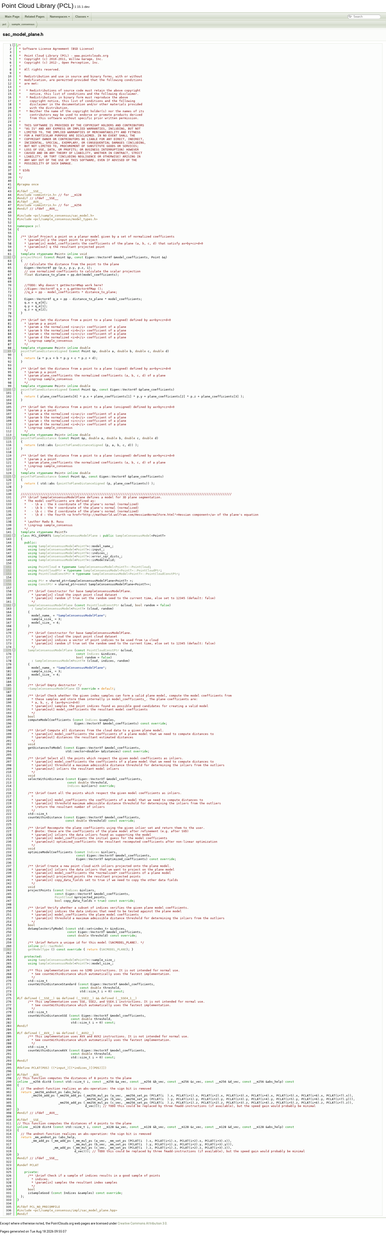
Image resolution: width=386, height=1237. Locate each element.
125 (6, 476)
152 (6, 570)
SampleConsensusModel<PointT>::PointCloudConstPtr (135, 573)
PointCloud (48, 567)
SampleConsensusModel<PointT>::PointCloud (113, 567)
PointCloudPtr (50, 570)
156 (6, 584)
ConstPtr (46, 584)
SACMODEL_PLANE (113, 949)
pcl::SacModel (52, 946)
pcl (4, 24)
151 (6, 567)
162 (6, 605)
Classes (80, 16)
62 (6, 257)
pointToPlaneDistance (39, 438)
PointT (81, 546)
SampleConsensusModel (133, 535)
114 (6, 438)
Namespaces (58, 16)
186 (6, 688)
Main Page (12, 16)
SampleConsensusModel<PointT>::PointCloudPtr (121, 570)
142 (6, 535)
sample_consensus (23, 24)
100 (6, 389)
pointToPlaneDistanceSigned (44, 351)
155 (6, 580)
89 (6, 351)
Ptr (41, 580)
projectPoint (31, 257)
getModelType (38, 949)
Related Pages (34, 16)
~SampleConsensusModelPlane (51, 688)
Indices (93, 654)
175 (6, 650)
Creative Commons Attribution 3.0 (142, 1223)
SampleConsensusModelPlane (75, 535)
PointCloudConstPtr (55, 573)
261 (6, 949)
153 (6, 573)
